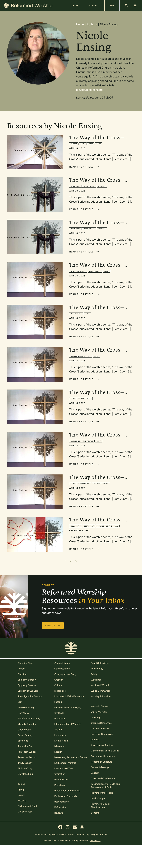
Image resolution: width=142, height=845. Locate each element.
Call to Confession (100, 728)
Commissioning (62, 668)
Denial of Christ (78, 271)
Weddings (96, 679)
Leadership (60, 735)
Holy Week (23, 713)
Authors (92, 24)
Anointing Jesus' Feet (81, 356)
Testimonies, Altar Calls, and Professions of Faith (105, 786)
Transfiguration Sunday (30, 696)
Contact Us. (95, 840)
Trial (106, 271)
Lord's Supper (84, 398)
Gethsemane (76, 314)
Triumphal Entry (100, 483)
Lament (95, 739)
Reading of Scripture (101, 761)
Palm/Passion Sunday (29, 718)
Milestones (59, 746)
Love (99, 144)
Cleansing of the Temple (82, 441)
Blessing (22, 800)
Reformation (60, 807)
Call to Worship (99, 711)
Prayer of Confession (102, 734)
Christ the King (25, 774)
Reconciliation (61, 801)
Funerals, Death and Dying (67, 707)
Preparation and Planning (67, 790)
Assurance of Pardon (102, 745)
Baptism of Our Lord (28, 690)
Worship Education (101, 696)
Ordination (59, 774)
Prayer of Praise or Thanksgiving (100, 805)
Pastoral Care (61, 779)
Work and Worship (100, 685)
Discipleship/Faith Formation (69, 696)
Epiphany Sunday (27, 679)
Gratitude (59, 713)
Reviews (58, 812)
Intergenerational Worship (67, 724)
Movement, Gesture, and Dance (70, 757)
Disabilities (60, 690)
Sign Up (50, 625)
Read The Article (81, 166)
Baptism (95, 772)
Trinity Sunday (25, 762)
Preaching (59, 785)
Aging (21, 789)
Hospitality (59, 718)
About (74, 5)
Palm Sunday (95, 271)
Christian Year (25, 811)
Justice (58, 729)
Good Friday (89, 186)
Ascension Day (25, 746)
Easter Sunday (25, 735)
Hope (91, 144)
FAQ (112, 5)
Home (80, 24)
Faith (83, 144)
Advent (21, 668)
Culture (58, 685)
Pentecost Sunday (27, 751)
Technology (97, 668)
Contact (94, 5)
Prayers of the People (102, 792)
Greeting (95, 717)
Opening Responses (101, 723)
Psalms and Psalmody (65, 796)
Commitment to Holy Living (105, 750)
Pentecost (89, 526)
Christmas (23, 674)
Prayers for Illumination (103, 756)
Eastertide (23, 740)
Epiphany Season (27, 685)
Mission (58, 751)
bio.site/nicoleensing (89, 89)
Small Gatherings (99, 663)
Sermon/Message (100, 767)
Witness (102, 186)
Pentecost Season (27, 757)
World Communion (100, 690)
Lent (87, 314)
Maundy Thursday (27, 724)
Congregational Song (65, 674)
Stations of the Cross (107, 526)
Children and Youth (27, 806)
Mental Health (61, 740)
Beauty (21, 795)
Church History (62, 663)
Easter (74, 144)
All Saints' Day (25, 768)
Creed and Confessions (103, 778)
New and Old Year (63, 768)
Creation (58, 679)
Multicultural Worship (65, 762)
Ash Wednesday (26, 707)
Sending (95, 812)
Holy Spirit (76, 526)
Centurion (75, 186)
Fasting (58, 701)
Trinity (94, 674)
